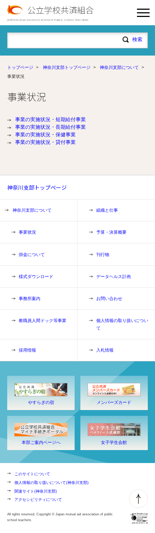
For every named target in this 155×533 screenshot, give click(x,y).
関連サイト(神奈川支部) (35, 491)
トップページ (20, 67)
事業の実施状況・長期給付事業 (50, 127)
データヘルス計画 (113, 276)
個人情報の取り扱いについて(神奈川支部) (51, 482)
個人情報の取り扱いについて (122, 324)
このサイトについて (32, 474)
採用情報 (27, 350)
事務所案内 (29, 298)
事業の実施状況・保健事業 (45, 134)
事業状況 (27, 232)
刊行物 (102, 254)
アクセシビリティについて (38, 499)
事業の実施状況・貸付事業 (45, 142)
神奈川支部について (119, 67)
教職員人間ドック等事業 (42, 320)
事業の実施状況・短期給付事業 (50, 119)
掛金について (32, 254)
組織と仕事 (107, 210)
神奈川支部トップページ (66, 67)
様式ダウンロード (36, 276)
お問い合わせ (109, 298)
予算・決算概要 (111, 232)
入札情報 (105, 350)
